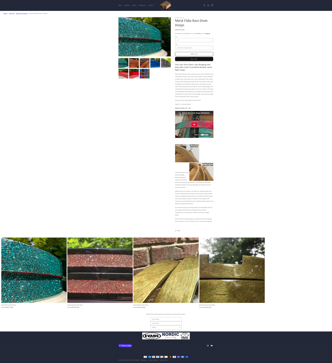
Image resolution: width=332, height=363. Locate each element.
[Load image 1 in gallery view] (123, 63)
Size (176, 36)
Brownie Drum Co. (126, 360)
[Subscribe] (179, 327)
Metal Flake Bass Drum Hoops (8, 305)
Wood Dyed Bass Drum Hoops (140, 305)
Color (176, 44)
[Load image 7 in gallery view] (134, 74)
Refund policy (144, 360)
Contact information (153, 360)
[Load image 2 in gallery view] (134, 63)
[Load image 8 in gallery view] (144, 74)
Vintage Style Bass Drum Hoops (75, 305)
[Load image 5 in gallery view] (166, 63)
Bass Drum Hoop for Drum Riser (207, 305)
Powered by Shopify (134, 360)
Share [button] (178, 230)
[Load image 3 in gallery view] (144, 63)
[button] (120, 5)
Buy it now (194, 59)
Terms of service (163, 360)
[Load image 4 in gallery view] (155, 63)
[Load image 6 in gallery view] (123, 74)
